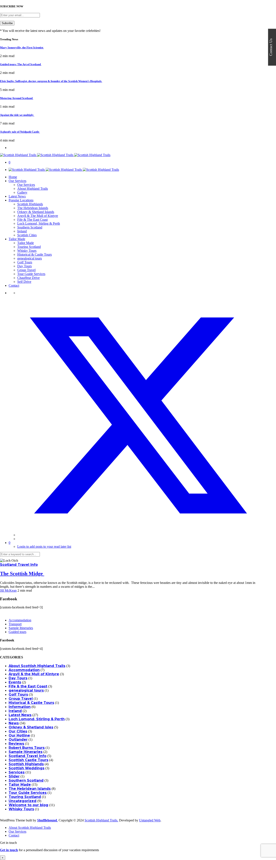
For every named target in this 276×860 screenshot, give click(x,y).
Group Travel (26, 270)
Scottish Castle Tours (28, 760)
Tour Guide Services (31, 274)
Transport (15, 624)
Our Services (17, 181)
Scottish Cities (27, 235)
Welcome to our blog (28, 805)
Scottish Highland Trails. (101, 820)
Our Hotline (19, 735)
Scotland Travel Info (19, 565)
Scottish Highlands (30, 204)
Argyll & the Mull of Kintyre (34, 674)
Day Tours (24, 266)
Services (17, 772)
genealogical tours (29, 258)
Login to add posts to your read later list (44, 546)
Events (15, 682)
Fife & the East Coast (28, 686)
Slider (14, 776)
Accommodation (20, 620)
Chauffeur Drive (28, 278)
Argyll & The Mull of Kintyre (37, 216)
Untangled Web (149, 820)
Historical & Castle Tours (34, 254)
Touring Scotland (29, 247)
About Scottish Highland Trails (37, 666)
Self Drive (24, 281)
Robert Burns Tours (27, 748)
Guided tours (17, 632)
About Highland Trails (32, 188)
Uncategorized (22, 801)
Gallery (22, 192)
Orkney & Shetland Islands (35, 212)
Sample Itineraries (21, 628)
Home (13, 177)
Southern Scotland (29, 227)
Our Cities (18, 731)
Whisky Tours (26, 250)
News (14, 723)
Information (20, 707)
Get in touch (9, 850)
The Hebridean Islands (32, 208)
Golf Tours (24, 262)
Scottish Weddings (26, 768)
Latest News (17, 196)
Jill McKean (8, 590)
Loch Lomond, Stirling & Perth (38, 223)
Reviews (16, 744)
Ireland (22, 231)
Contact (14, 285)
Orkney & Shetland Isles (31, 727)
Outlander (18, 739)
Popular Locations (21, 200)
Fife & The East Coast (32, 219)
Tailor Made (17, 239)
